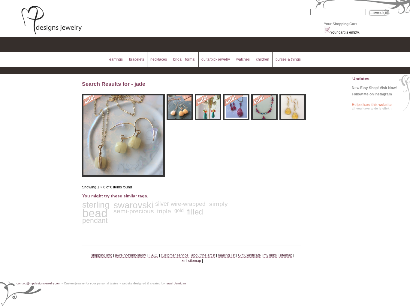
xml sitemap (191, 261)
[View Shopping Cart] (327, 29)
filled (195, 211)
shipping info (101, 255)
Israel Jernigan (176, 283)
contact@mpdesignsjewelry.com (38, 283)
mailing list (226, 255)
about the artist (203, 255)
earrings (116, 59)
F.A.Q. (153, 255)
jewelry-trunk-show (130, 255)
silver (162, 203)
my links (270, 255)
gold (179, 210)
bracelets (136, 59)
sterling (96, 204)
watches (243, 59)
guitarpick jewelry (215, 59)
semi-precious (133, 211)
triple (164, 211)
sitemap (285, 255)
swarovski (133, 205)
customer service (174, 255)
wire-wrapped (188, 204)
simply (218, 203)
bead (94, 213)
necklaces (158, 59)
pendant (94, 220)
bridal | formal (184, 59)
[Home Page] (51, 35)
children (262, 59)
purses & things (288, 59)
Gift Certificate (249, 255)
